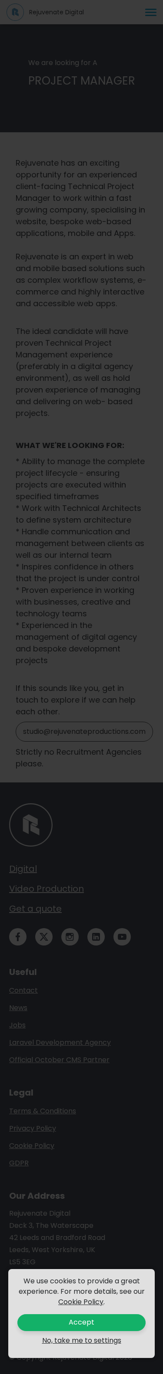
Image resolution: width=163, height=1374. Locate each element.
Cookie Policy (80, 1302)
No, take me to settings (81, 1340)
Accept (81, 1322)
